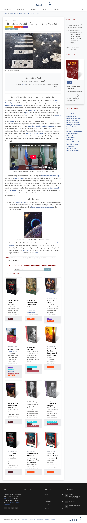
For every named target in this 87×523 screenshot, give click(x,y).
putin (37, 257)
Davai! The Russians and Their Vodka (32, 302)
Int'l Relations (18, 27)
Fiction (10, 318)
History (68, 129)
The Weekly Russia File (11, 29)
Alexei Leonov (20, 202)
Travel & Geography (73, 144)
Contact (56, 9)
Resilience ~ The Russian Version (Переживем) (52, 456)
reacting (23, 84)
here (36, 253)
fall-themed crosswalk (13, 105)
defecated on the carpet (34, 133)
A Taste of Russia (50, 302)
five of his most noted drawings (42, 207)
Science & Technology (73, 142)
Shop (44, 9)
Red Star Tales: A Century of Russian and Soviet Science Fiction (13, 407)
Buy (69, 83)
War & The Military (72, 150)
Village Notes (71, 148)
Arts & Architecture (73, 114)
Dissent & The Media (73, 122)
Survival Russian (13, 349)
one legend (18, 178)
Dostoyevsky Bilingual (51, 404)
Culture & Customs (72, 120)
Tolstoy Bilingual (33, 402)
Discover (19, 9)
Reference (11, 371)
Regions (26, 27)
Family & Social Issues (73, 125)
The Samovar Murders (12, 455)
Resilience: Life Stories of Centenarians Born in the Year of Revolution (33, 458)
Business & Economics (73, 118)
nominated (25, 250)
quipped (32, 110)
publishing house (8, 498)
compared (57, 115)
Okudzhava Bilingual (31, 348)
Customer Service (50, 519)
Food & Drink (9, 27)
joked (27, 112)
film (18, 257)
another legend (53, 188)
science (24, 257)
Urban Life (70, 146)
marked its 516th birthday (50, 176)
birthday (53, 257)
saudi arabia (44, 257)
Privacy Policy (23, 519)
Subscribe (33, 9)
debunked (13, 190)
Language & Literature (74, 131)
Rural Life (69, 140)
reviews (13, 257)
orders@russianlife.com (74, 505)
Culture (50, 318)
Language (11, 369)
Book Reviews (71, 116)
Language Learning (13, 373)
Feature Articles (71, 127)
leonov (31, 257)
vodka (8, 260)
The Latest (7, 9)
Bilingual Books (32, 367)
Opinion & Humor (72, 133)
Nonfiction (31, 318)
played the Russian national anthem (41, 126)
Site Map (32, 519)
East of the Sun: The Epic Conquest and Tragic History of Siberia (52, 353)
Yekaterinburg (16, 260)
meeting (11, 121)
